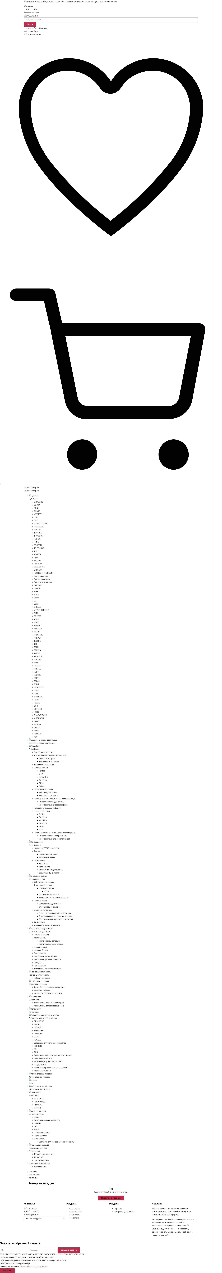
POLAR (37, 681)
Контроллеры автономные (51, 944)
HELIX (36, 712)
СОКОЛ (37, 666)
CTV (41, 774)
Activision (43, 820)
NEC (36, 737)
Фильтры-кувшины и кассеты (47, 1120)
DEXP (36, 700)
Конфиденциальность (124, 1212)
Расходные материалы (39, 975)
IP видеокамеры (46, 888)
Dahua (41, 786)
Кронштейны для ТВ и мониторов (49, 1003)
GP (35, 1049)
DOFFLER (38, 709)
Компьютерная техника (39, 1077)
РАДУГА (37, 669)
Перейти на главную (111, 1198)
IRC (35, 551)
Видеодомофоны (41, 768)
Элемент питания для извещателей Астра (52, 1055)
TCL (35, 644)
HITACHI (37, 724)
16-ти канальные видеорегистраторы (56, 919)
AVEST (37, 690)
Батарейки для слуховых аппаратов (50, 1043)
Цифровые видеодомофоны (51, 802)
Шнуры (32, 1083)
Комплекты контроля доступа (47, 969)
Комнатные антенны (48, 854)
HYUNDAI (38, 564)
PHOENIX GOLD (40, 715)
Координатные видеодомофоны (53, 805)
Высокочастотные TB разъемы (48, 993)
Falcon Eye (43, 777)
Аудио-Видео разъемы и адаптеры (49, 987)
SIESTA (37, 632)
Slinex (41, 783)
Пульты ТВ (33, 499)
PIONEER (37, 554)
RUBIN (36, 672)
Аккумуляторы (40, 1064)
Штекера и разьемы (38, 984)
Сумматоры (44, 867)
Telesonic (38, 656)
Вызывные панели (42, 811)
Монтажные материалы (39, 1089)
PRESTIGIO (38, 635)
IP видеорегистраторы (49, 894)
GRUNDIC (38, 734)
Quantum (43, 823)
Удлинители (39, 1098)
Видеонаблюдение (37, 879)
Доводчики (39, 962)
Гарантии (118, 1208)
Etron (36, 604)
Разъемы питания (42, 990)
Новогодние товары (38, 1148)
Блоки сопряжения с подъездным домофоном (55, 833)
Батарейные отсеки (43, 1058)
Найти (30, 24)
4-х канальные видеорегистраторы (55, 913)
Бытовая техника (36, 1114)
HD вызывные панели (48, 795)
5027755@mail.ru (31, 16)
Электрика (33, 1095)
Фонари (37, 1108)
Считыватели (40, 953)
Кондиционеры (40, 1166)
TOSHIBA (38, 533)
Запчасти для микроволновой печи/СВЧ (57, 1142)
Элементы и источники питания (43, 1018)
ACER (36, 647)
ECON (36, 594)
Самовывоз (34, 1175)
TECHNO (37, 641)
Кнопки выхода (40, 947)
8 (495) (27, 1211)
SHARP (37, 511)
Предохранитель (41, 1160)
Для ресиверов (41, 576)
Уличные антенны (47, 857)
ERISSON (38, 545)
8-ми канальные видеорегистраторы (55, 916)
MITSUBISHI (39, 718)
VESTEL (37, 727)
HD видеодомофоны (48, 792)
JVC (35, 520)
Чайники (37, 1123)
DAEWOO (38, 570)
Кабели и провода (42, 978)
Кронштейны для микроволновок (49, 1006)
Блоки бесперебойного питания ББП (50, 1068)
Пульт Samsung (41, 28)
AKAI (36, 557)
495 (27, 10)
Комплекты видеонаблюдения (47, 925)
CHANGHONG (39, 567)
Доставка (33, 1171)
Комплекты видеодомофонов (47, 808)
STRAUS (37, 607)
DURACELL (38, 1027)
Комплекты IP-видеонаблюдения (53, 897)
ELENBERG (38, 696)
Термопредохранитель (44, 1154)
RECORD (37, 675)
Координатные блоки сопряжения (54, 839)
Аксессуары (39, 860)
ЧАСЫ (36, 1129)
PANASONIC (39, 526)
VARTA (36, 1024)
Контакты (33, 1178)
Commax (43, 780)
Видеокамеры (40, 901)
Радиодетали (34, 1151)
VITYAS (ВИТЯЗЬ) (41, 610)
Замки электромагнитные (45, 956)
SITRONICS (38, 687)
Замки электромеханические (47, 959)
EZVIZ (46, 891)
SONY (36, 508)
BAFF (36, 591)
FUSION (37, 539)
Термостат (39, 1157)
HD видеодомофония (43, 789)
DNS (36, 706)
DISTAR (37, 588)
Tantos (42, 771)
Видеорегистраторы (43, 910)
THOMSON (38, 536)
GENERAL (38, 650)
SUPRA (37, 505)
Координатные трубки (49, 761)
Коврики (37, 1117)
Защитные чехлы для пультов (42, 743)
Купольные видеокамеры (50, 904)
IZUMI (36, 684)
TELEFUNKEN (39, 548)
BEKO (36, 662)
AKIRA (36, 598)
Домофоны (34, 749)
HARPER (37, 638)
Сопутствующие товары (44, 752)
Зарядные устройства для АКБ (47, 1061)
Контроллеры (40, 938)
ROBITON (38, 1046)
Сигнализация (40, 965)
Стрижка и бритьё (42, 1132)
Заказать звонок (31, 13)
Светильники (39, 1102)
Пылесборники (40, 1136)
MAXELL (37, 1037)
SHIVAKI (37, 560)
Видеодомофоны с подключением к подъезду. (55, 799)
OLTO (36, 613)
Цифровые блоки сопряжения (52, 836)
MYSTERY (38, 514)
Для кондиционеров (43, 582)
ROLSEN (37, 659)
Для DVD (37, 585)
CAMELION (38, 1033)
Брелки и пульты (41, 935)
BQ (35, 601)
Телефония (34, 1012)
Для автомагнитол (42, 579)
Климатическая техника (39, 1163)
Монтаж (75, 1218)
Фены (36, 1126)
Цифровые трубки (47, 758)
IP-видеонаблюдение (43, 885)
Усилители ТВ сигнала (49, 873)
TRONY (37, 653)
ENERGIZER (38, 1030)
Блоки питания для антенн (50, 870)
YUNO (36, 619)
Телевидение (35, 845)
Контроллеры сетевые (49, 941)
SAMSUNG (38, 502)
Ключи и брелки (41, 950)
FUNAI (36, 542)
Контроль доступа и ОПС (40, 931)
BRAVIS (37, 625)
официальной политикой (178, 1226)
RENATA (37, 1040)
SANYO (37, 721)
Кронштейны (34, 999)
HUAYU (37, 703)
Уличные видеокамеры (49, 907)
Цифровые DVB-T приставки (46, 848)
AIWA (36, 693)
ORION (36, 678)
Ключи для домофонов (44, 765)
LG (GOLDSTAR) (41, 523)
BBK (35, 517)
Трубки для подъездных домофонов (50, 755)
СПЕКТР (37, 616)
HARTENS (38, 628)
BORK (36, 622)
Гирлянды (38, 1105)
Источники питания (42, 1071)
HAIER (36, 731)
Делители (43, 863)
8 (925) (36, 1211)
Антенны (37, 851)
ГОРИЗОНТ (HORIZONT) (44, 573)
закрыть (7, 1270)
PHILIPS (37, 530)
